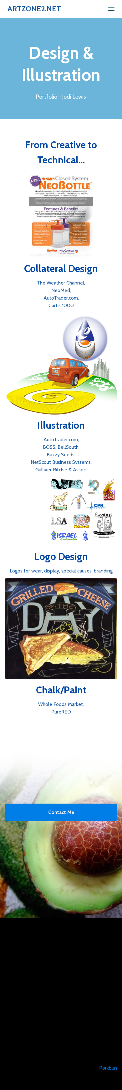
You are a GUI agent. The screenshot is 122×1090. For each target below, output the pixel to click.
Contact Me (61, 812)
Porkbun (108, 1068)
